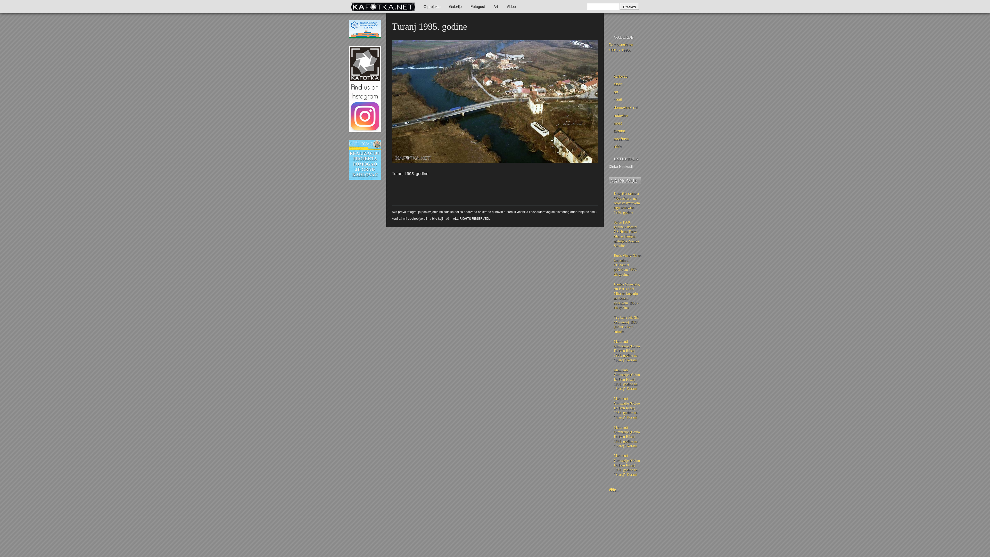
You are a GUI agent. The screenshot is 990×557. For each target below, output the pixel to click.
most (618, 123)
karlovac (621, 76)
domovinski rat (626, 107)
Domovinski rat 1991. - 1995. (621, 47)
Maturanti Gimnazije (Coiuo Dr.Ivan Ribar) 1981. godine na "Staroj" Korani (627, 351)
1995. (618, 99)
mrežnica (621, 138)
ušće (618, 146)
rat (616, 91)
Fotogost (478, 6)
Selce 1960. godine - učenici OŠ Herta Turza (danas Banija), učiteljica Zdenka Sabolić (626, 234)
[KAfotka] (382, 6)
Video (511, 6)
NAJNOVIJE (623, 181)
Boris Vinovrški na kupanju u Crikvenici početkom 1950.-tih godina (627, 265)
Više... (614, 489)
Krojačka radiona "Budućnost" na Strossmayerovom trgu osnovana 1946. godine (627, 203)
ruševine (621, 115)
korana (619, 130)
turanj (618, 83)
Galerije (455, 6)
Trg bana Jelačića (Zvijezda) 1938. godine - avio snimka (626, 325)
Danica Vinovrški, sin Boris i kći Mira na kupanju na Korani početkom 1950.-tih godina (627, 296)
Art (495, 6)
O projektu (432, 6)
